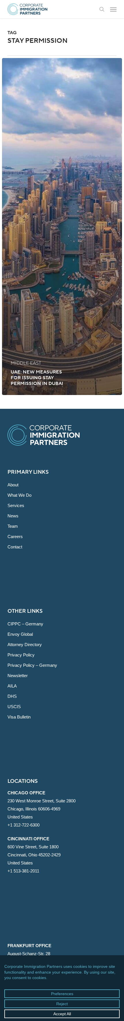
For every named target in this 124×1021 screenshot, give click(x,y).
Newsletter (17, 675)
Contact (14, 546)
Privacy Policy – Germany (32, 665)
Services (15, 505)
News (12, 515)
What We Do (19, 495)
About (12, 484)
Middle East (26, 363)
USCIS (14, 706)
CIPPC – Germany (25, 623)
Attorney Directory (24, 644)
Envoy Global (20, 634)
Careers (15, 536)
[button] (113, 9)
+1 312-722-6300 (23, 824)
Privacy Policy (21, 654)
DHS (12, 696)
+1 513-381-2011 (23, 870)
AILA (12, 685)
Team (12, 526)
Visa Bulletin (19, 716)
